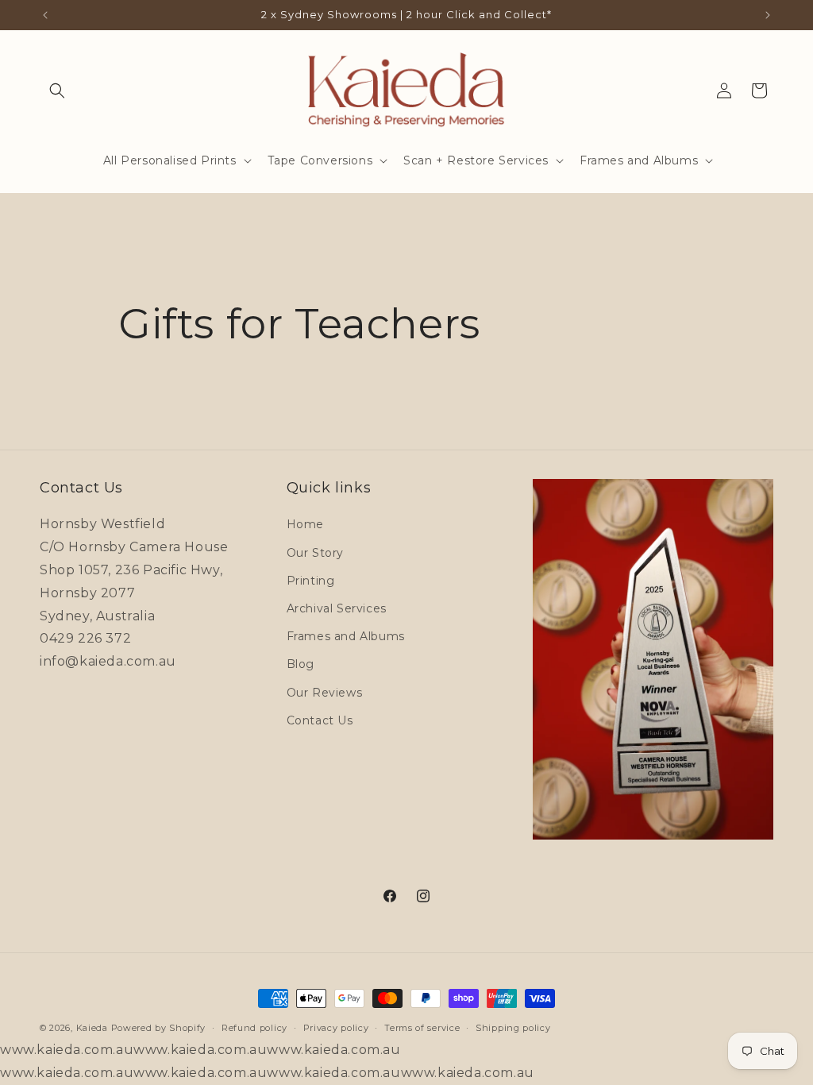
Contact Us (320, 720)
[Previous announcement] (45, 15)
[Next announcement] (767, 15)
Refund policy (254, 1027)
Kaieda (92, 1027)
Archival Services (337, 608)
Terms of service (422, 1027)
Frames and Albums (346, 636)
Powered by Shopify (158, 1027)
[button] (57, 90)
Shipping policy (513, 1027)
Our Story (315, 553)
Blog (300, 664)
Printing (311, 580)
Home (305, 524)
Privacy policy (336, 1027)
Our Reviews (325, 692)
